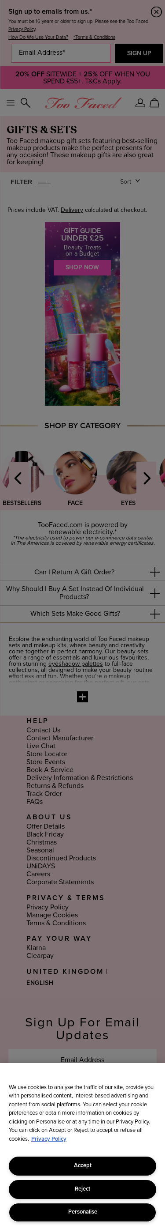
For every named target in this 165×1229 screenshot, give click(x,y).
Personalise (82, 1212)
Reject (82, 1189)
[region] (82, 1146)
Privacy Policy (48, 1139)
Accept (83, 1166)
